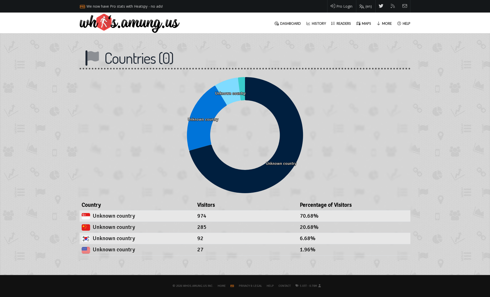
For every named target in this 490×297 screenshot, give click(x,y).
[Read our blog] (392, 6)
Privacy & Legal (250, 286)
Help (270, 286)
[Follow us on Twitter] (381, 6)
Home (222, 286)
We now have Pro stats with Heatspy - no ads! (125, 6)
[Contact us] (404, 6)
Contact (284, 286)
